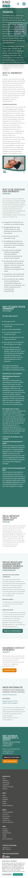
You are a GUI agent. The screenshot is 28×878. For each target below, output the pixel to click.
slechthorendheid (6, 833)
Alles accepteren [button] (18, 874)
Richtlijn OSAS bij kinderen (10, 703)
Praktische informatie (7, 786)
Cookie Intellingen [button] (7, 874)
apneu (4, 795)
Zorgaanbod (5, 784)
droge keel (5, 799)
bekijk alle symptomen (11, 757)
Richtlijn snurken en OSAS (10, 701)
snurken (4, 803)
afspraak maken (9, 670)
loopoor (4, 837)
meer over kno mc (10, 761)
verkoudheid (5, 818)
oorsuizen (4, 829)
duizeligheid (5, 831)
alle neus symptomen (7, 822)
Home (4, 778)
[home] (7, 4)
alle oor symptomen (7, 839)
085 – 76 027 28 (6, 849)
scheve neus (5, 814)
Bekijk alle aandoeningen (12, 631)
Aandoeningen (6, 782)
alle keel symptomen (7, 805)
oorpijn (4, 835)
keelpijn (4, 801)
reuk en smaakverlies (7, 812)
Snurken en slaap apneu (9, 694)
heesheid (4, 797)
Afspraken (5, 788)
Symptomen (5, 780)
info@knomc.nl (6, 848)
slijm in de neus (6, 816)
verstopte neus (6, 820)
